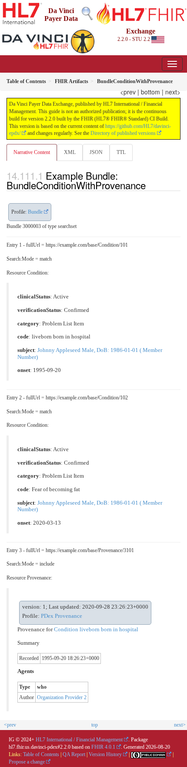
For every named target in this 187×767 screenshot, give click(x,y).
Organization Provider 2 (62, 697)
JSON (96, 152)
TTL (121, 152)
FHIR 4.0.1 (103, 747)
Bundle (35, 212)
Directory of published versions (123, 133)
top (94, 725)
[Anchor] (150, 185)
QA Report (74, 754)
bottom (150, 91)
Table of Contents (41, 754)
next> (172, 91)
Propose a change (27, 762)
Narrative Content (31, 152)
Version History (105, 754)
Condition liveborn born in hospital (96, 629)
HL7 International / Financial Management (79, 740)
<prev (128, 91)
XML (70, 152)
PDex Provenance (61, 616)
